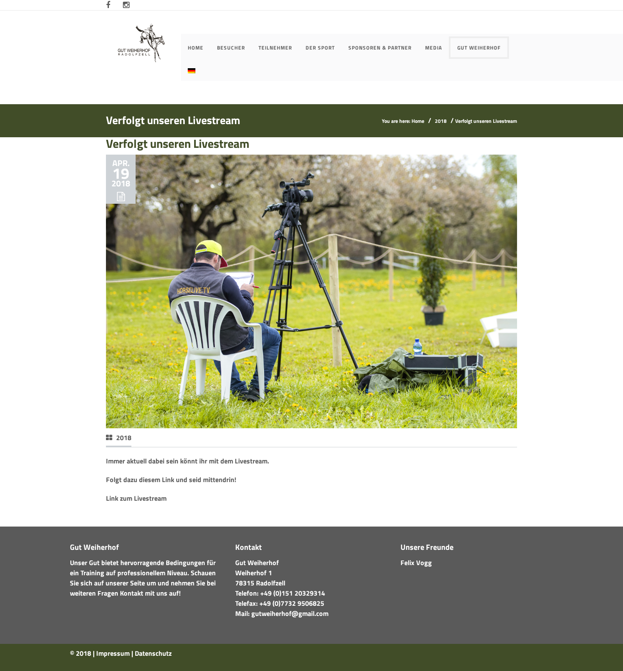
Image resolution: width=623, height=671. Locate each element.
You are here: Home (403, 121)
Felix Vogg (416, 562)
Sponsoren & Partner (380, 48)
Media (433, 48)
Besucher (231, 48)
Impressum (113, 653)
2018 (441, 121)
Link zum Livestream (136, 498)
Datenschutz (153, 653)
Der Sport (320, 48)
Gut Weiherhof (479, 48)
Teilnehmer (275, 48)
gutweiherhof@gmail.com (289, 613)
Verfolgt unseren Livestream (177, 143)
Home (195, 48)
